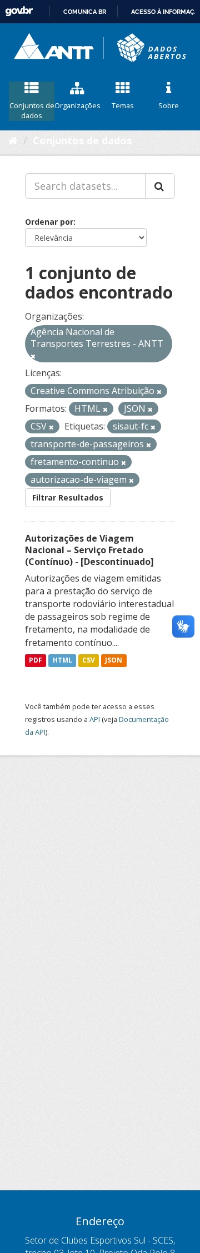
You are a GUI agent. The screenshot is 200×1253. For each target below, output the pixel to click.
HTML (62, 660)
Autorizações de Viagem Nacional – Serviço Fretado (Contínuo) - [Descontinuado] (89, 550)
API (94, 719)
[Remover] (33, 356)
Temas (123, 105)
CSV (88, 660)
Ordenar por (49, 221)
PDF (35, 660)
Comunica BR (84, 12)
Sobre (168, 105)
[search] (160, 186)
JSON (113, 660)
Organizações (77, 105)
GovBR (19, 11)
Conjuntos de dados (31, 110)
